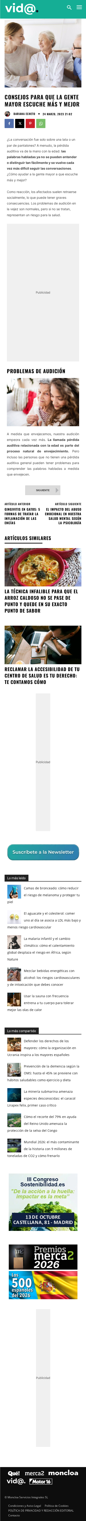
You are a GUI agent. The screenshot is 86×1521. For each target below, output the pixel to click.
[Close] (77, 670)
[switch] (68, 764)
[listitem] (43, 753)
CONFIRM (27, 843)
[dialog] (43, 760)
